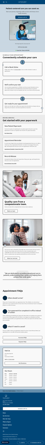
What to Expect (7, 421)
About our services (12, 258)
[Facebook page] (3, 431)
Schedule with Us (22, 17)
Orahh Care (23, 438)
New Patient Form (8, 133)
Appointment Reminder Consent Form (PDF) (14, 149)
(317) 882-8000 (24, 47)
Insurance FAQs (22, 337)
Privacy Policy (5, 438)
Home (4, 413)
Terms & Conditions (13, 438)
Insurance (5, 428)
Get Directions (22, 363)
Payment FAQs (22, 341)
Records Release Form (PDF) (10, 163)
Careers (19, 438)
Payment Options (7, 425)
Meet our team (11, 211)
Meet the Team (6, 419)
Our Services (6, 416)
